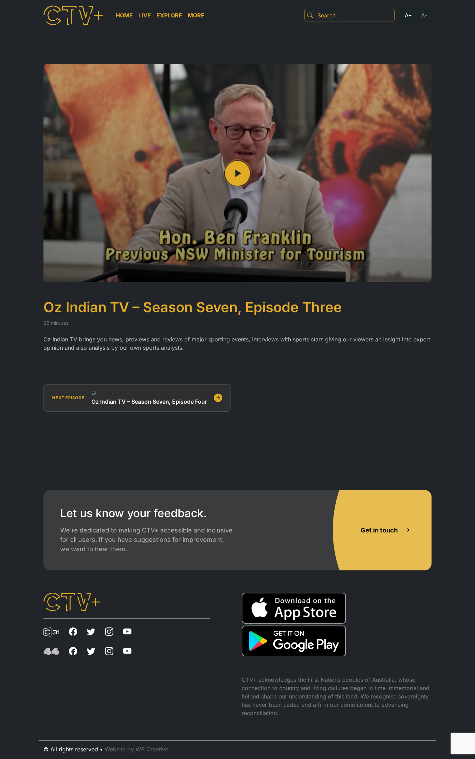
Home (124, 15)
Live (144, 15)
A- (424, 15)
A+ (408, 15)
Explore (169, 15)
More (196, 15)
